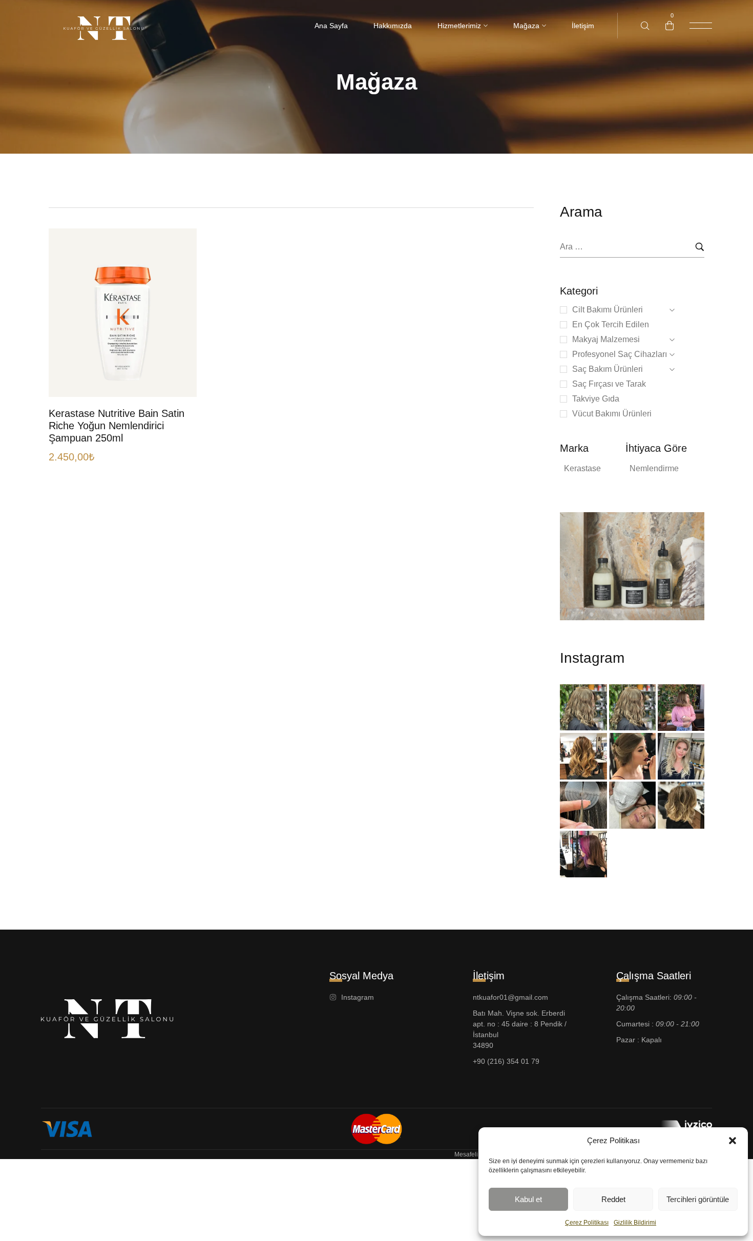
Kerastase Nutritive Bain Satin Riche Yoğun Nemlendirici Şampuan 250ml (116, 426)
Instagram (592, 658)
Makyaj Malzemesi (606, 339)
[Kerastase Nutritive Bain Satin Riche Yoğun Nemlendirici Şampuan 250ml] (122, 312)
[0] (669, 25)
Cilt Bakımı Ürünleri (607, 309)
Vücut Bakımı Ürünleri (612, 413)
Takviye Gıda (595, 398)
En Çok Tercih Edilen (610, 324)
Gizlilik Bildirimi (635, 1222)
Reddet (613, 1199)
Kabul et (528, 1199)
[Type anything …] (645, 26)
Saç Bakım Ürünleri (607, 369)
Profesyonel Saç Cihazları (619, 354)
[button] (732, 1140)
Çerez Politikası (587, 1222)
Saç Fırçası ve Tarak (609, 384)
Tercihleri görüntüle (697, 1199)
